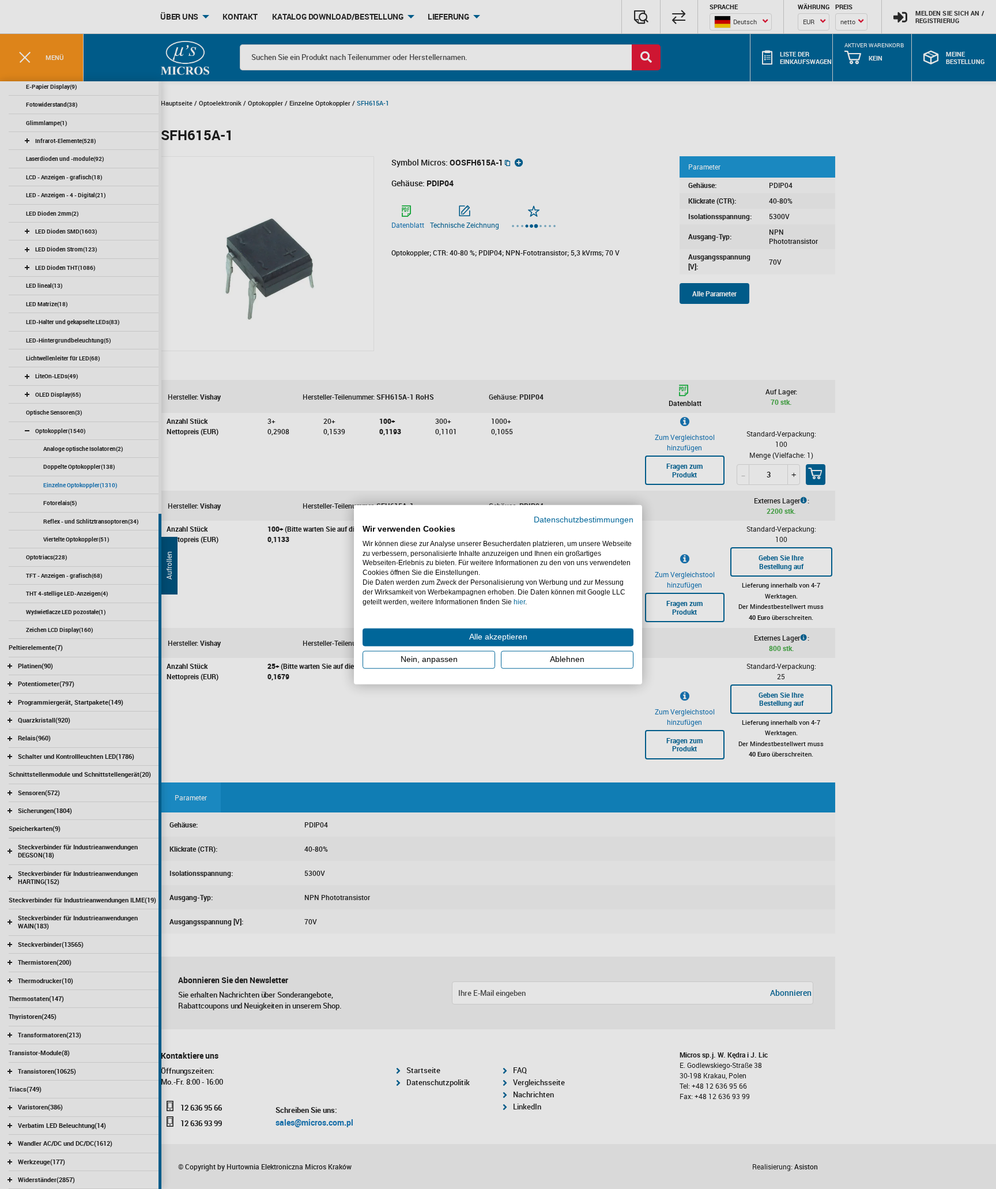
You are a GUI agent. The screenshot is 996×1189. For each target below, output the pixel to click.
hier (519, 601)
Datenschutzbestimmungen (583, 520)
